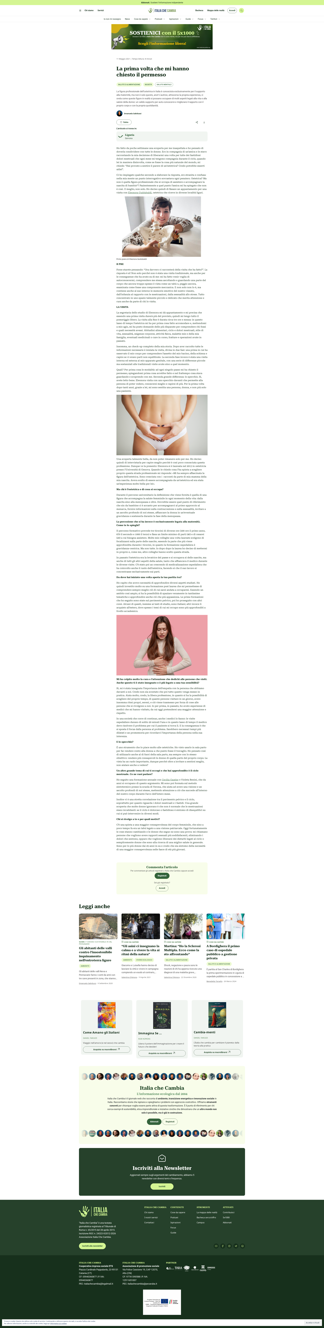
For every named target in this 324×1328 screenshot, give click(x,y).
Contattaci (149, 1222)
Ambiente (85, 966)
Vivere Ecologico (144, 960)
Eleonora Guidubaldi (140, 192)
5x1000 (226, 1217)
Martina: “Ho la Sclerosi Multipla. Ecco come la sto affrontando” (182, 950)
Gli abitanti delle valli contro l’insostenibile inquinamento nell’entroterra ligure (95, 954)
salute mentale (164, 84)
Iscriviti (162, 1186)
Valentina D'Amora (129, 977)
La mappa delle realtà (207, 1212)
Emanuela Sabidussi (87, 983)
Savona (129, 138)
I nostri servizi (151, 1217)
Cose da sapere (177, 1212)
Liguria (129, 134)
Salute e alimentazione (129, 84)
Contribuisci (228, 1212)
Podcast (174, 1217)
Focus (173, 1227)
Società (148, 84)
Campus (201, 1222)
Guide (173, 1232)
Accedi (232, 10)
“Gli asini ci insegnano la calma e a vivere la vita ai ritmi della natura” (141, 950)
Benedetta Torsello (214, 981)
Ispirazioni (175, 1222)
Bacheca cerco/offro (206, 1217)
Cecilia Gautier (170, 779)
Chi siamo (149, 1212)
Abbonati (154, 1121)
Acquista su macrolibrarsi (105, 1049)
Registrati (162, 876)
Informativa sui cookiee (58, 1323)
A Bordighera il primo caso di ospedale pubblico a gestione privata (223, 952)
